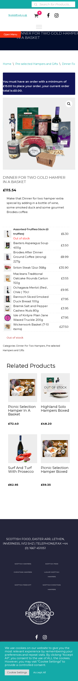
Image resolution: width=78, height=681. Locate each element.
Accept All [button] (39, 672)
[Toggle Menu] (39, 26)
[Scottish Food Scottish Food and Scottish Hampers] (15, 16)
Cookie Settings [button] (17, 672)
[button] (69, 103)
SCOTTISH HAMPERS (23, 564)
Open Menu (10, 34)
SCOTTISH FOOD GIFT (23, 585)
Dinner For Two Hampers (30, 345)
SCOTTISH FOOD (51, 564)
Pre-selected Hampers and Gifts (36, 64)
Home (7, 64)
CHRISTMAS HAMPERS (23, 572)
